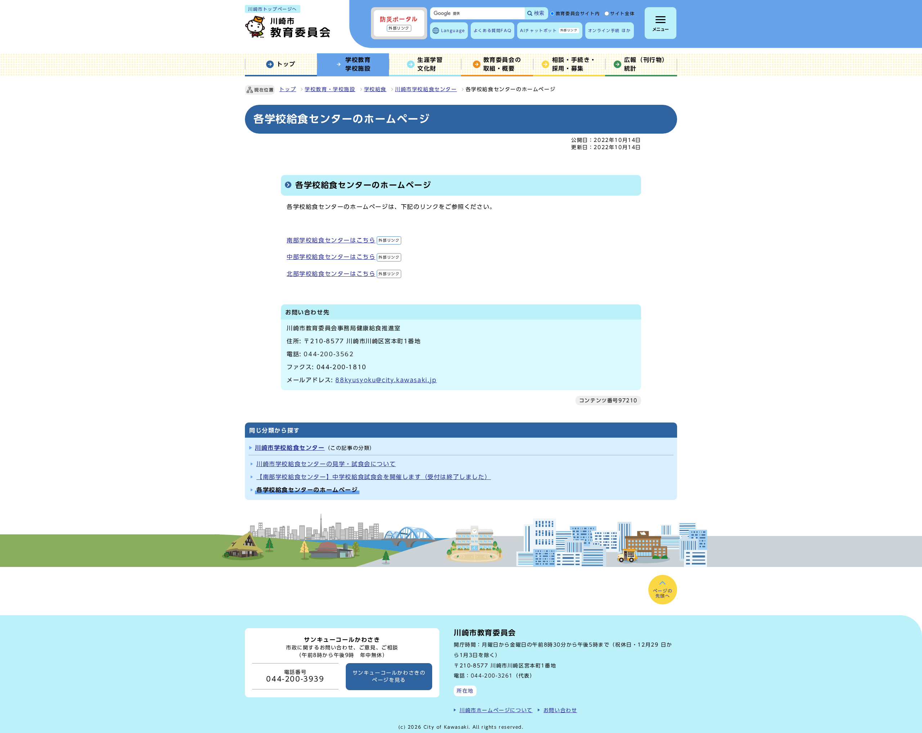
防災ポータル (399, 23)
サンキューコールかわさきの (389, 676)
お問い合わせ (560, 710)
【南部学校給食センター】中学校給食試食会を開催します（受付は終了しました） (373, 477)
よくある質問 (492, 30)
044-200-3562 (329, 354)
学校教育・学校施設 (330, 89)
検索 (539, 13)
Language (453, 30)
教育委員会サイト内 (578, 14)
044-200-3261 (492, 675)
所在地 (465, 690)
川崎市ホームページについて (496, 710)
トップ (287, 89)
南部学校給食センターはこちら (343, 240)
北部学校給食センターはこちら (343, 274)
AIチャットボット (548, 30)
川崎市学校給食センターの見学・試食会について (326, 464)
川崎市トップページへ (272, 9)
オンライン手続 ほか (609, 30)
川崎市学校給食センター (426, 89)
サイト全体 (622, 14)
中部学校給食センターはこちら (343, 257)
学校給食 (375, 89)
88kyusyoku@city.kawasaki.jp (386, 380)
